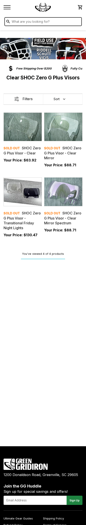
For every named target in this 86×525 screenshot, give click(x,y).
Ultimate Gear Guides (18, 518)
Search (77, 22)
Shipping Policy (53, 518)
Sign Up (74, 500)
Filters (27, 99)
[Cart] (79, 7)
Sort (57, 99)
